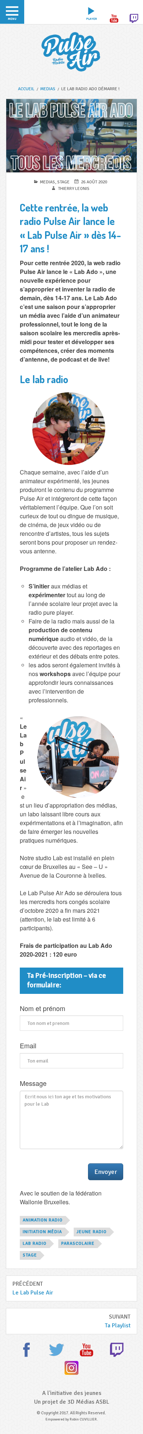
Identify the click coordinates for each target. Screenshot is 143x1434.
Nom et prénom (42, 1008)
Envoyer (105, 1172)
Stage (63, 182)
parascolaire (78, 1243)
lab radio (35, 1243)
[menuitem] (12, 12)
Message (33, 1083)
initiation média (42, 1232)
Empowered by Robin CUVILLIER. (71, 1419)
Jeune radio (92, 1232)
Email (28, 1045)
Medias (47, 182)
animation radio (43, 1220)
